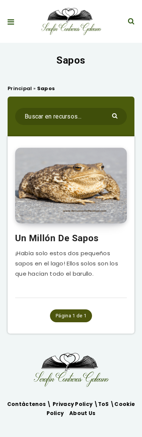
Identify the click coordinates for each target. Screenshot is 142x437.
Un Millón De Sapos (57, 238)
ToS (104, 404)
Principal (20, 88)
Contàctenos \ (30, 404)
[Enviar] (115, 115)
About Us (82, 413)
